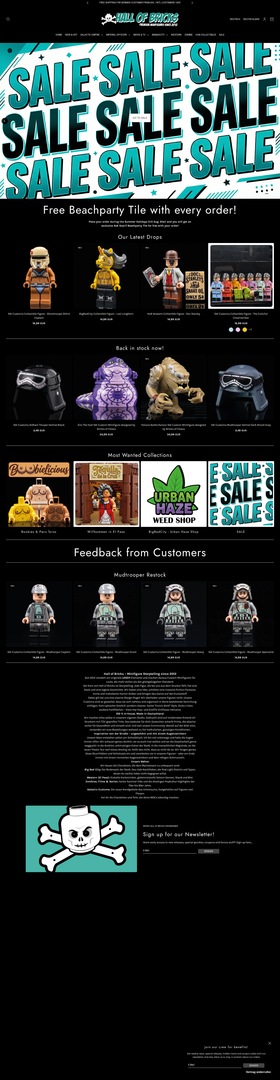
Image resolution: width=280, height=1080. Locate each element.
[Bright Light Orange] (244, 329)
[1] (267, 193)
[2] (272, 193)
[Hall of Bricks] (140, 19)
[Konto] (264, 19)
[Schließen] (270, 1043)
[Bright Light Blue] (231, 329)
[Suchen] (8, 19)
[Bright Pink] (238, 329)
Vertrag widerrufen (258, 1072)
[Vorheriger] (5, 121)
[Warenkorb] (272, 19)
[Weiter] (275, 122)
